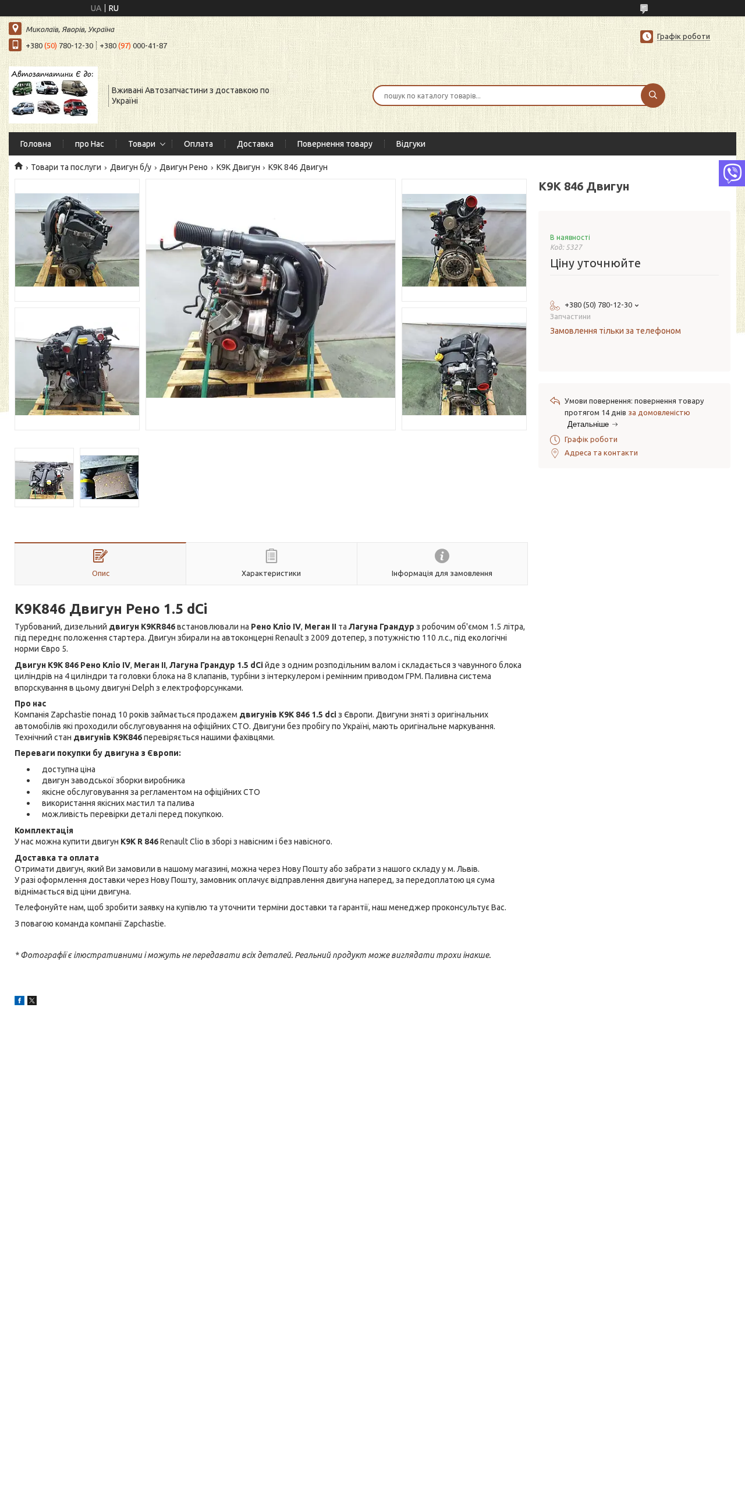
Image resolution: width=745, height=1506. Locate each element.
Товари (141, 144)
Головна (35, 144)
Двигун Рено (183, 167)
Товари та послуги (66, 167)
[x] (32, 1002)
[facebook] (19, 1002)
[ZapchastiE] (53, 94)
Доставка (255, 144)
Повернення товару (334, 144)
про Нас (89, 144)
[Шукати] (653, 95)
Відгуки (410, 144)
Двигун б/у (130, 167)
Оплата (198, 144)
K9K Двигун (238, 167)
